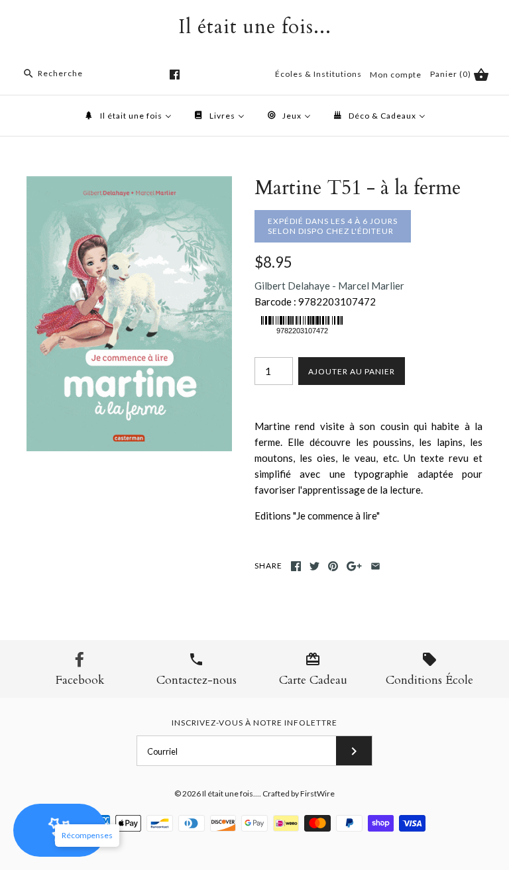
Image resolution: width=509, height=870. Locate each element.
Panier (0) (451, 74)
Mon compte (396, 75)
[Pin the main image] (333, 566)
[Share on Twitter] (314, 566)
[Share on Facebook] (296, 566)
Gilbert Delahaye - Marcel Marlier (329, 286)
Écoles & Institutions (318, 74)
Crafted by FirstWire (298, 793)
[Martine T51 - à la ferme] (129, 184)
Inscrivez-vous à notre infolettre (254, 723)
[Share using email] (375, 566)
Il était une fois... (230, 793)
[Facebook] (175, 75)
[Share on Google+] (354, 566)
